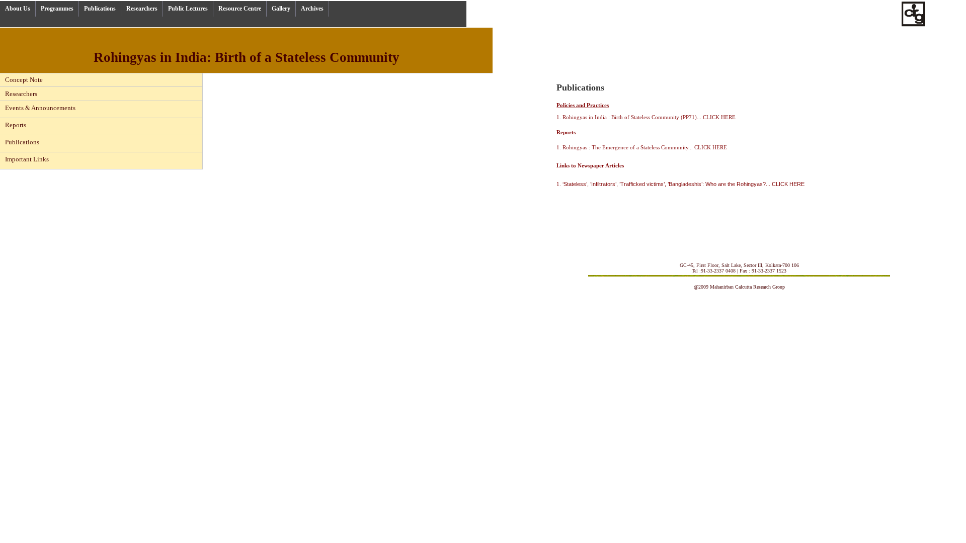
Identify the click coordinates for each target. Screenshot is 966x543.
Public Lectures (188, 8)
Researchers (141, 8)
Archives (312, 8)
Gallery (281, 8)
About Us (17, 8)
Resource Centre (239, 8)
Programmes (57, 8)
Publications (100, 8)
